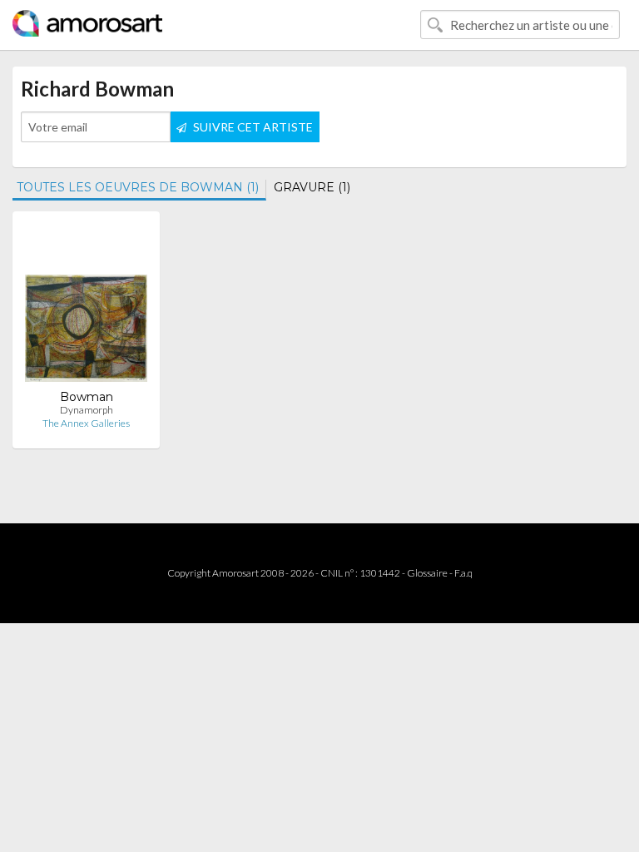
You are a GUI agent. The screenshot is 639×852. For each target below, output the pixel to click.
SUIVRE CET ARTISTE (252, 127)
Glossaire (427, 573)
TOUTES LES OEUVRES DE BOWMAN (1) (138, 187)
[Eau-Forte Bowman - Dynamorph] (86, 306)
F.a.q (463, 573)
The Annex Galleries (86, 423)
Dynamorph (86, 410)
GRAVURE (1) (312, 187)
